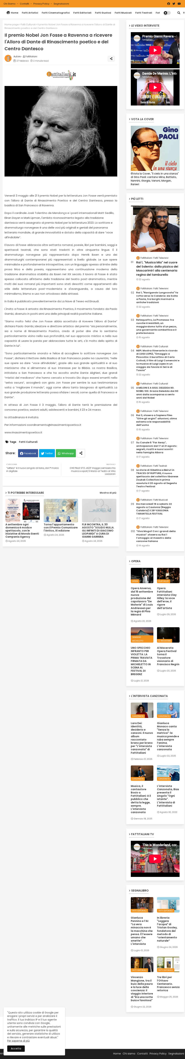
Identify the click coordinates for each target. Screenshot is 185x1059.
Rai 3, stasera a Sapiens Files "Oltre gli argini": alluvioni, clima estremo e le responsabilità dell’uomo (156, 420)
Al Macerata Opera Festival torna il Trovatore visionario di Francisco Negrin (168, 656)
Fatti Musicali (123, 12)
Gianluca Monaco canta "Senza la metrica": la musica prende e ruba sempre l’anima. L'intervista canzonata (168, 736)
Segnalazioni (61, 3)
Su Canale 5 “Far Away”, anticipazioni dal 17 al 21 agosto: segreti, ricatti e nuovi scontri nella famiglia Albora (156, 447)
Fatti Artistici (30, 12)
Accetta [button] (16, 1048)
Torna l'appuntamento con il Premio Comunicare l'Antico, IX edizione (61, 527)
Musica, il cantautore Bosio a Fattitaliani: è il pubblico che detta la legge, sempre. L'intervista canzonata (141, 799)
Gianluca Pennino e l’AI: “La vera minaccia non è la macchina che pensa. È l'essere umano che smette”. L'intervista (142, 931)
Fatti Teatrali (143, 12)
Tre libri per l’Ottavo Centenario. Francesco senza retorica (168, 984)
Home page (12, 24)
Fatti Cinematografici (56, 12)
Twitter (49, 453)
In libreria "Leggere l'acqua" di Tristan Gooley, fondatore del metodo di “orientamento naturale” (167, 929)
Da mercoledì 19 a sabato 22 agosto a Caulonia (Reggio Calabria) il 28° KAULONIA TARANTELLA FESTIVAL (154, 509)
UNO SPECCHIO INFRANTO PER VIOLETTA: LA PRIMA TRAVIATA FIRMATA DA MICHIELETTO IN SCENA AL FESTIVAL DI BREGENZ (141, 661)
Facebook (30, 453)
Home (14, 12)
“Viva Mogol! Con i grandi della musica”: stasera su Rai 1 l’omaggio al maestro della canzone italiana (156, 536)
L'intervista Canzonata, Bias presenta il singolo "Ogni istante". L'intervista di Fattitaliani (168, 795)
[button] (178, 12)
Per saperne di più (18, 1041)
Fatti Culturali (28, 24)
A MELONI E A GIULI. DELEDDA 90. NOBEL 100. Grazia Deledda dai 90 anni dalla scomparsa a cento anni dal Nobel (157, 392)
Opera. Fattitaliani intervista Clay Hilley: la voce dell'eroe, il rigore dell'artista (167, 598)
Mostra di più (108, 492)
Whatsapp (68, 453)
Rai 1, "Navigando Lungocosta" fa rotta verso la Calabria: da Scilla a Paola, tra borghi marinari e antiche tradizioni (157, 297)
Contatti (25, 3)
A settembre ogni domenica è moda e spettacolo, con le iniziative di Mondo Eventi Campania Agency (22, 530)
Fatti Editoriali (82, 12)
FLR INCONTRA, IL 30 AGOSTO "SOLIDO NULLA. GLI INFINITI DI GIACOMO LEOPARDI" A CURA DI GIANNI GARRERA (98, 530)
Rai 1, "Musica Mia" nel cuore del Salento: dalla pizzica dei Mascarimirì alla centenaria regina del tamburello (157, 269)
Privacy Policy (41, 3)
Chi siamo (10, 3)
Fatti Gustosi (103, 12)
